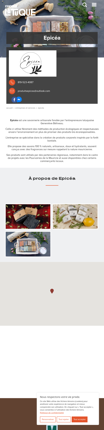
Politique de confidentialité (52, 413)
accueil (9, 108)
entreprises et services (25, 108)
